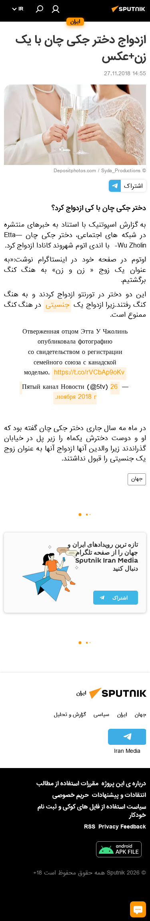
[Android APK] (119, 851)
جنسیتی (57, 306)
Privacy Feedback (122, 827)
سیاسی (101, 714)
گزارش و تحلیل (70, 714)
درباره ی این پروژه (124, 783)
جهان (136, 479)
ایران (122, 714)
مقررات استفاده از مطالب (67, 783)
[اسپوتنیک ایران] (130, 13)
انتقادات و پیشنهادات (119, 795)
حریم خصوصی (70, 795)
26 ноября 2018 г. (69, 393)
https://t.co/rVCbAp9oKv (89, 373)
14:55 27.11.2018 (125, 74)
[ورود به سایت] (56, 9)
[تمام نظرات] (138, 909)
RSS (89, 827)
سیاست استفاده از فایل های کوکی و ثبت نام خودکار (92, 811)
